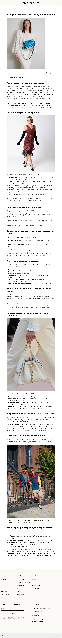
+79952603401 (37, 611)
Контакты (19, 588)
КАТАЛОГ (35, 575)
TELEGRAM (5, 591)
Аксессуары (36, 585)
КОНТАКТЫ (36, 604)
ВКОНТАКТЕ (5, 595)
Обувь (34, 582)
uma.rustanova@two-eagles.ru (42, 608)
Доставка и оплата (23, 582)
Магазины (20, 585)
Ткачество (20, 595)
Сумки (34, 579)
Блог (18, 591)
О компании (20, 579)
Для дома (35, 588)
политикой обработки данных (12, 618)
